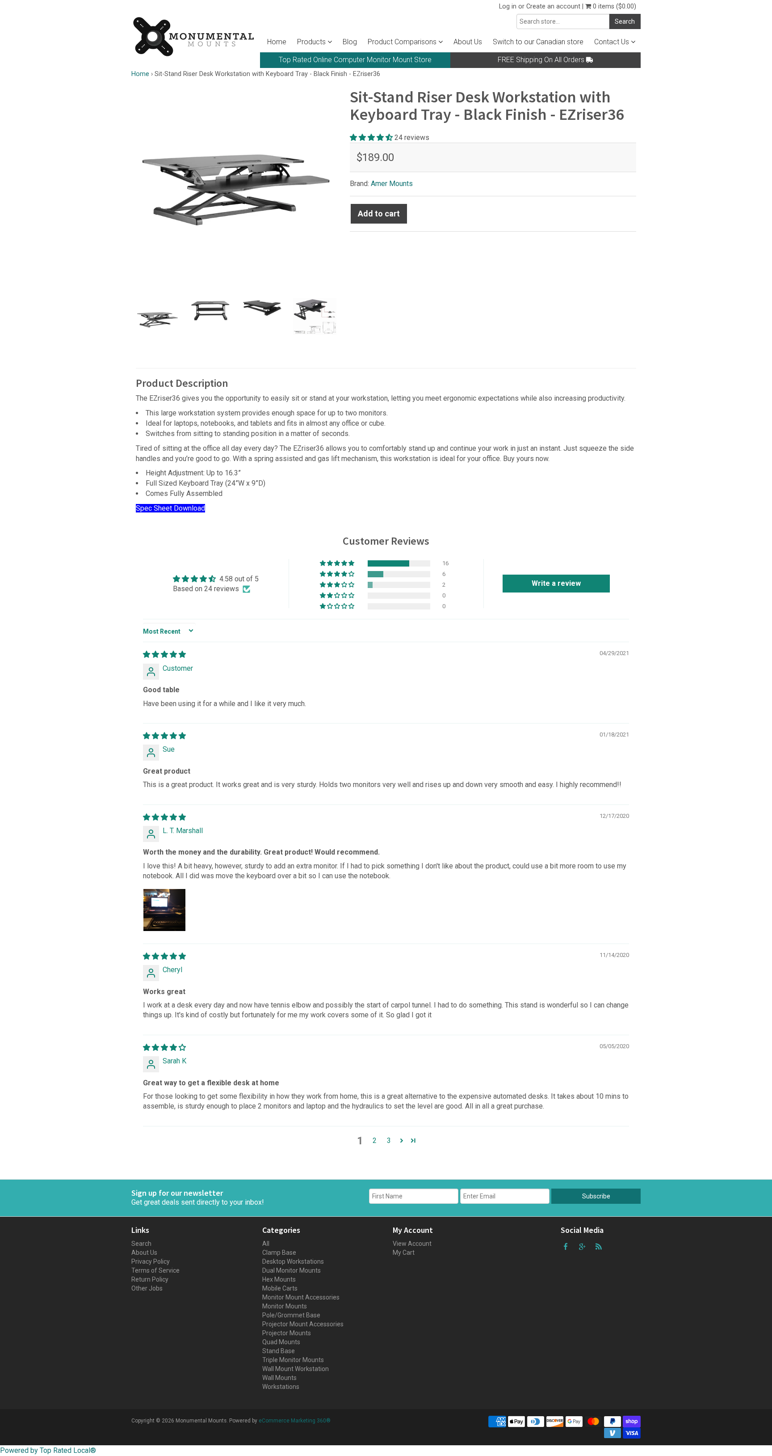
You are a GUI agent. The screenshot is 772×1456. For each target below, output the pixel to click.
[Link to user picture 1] (164, 910)
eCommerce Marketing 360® (295, 1421)
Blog (350, 42)
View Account (412, 1243)
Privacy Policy (150, 1261)
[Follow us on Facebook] (565, 1246)
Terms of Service (155, 1270)
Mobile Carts (280, 1288)
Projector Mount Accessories (303, 1324)
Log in (507, 6)
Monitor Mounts (284, 1306)
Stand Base (278, 1350)
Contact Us (612, 42)
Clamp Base (279, 1252)
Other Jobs (147, 1288)
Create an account (553, 6)
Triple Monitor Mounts (293, 1359)
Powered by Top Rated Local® (48, 1450)
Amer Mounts (392, 183)
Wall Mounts (279, 1377)
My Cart (404, 1252)
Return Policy (149, 1279)
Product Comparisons (403, 42)
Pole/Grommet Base (291, 1315)
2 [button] (375, 1140)
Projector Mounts (286, 1333)
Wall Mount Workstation (295, 1368)
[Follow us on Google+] (582, 1246)
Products (312, 42)
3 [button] (389, 1140)
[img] (164, 654)
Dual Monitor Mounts (291, 1270)
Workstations (280, 1386)
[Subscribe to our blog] (599, 1246)
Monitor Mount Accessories (301, 1297)
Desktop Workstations (293, 1261)
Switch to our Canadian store (538, 42)
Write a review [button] (556, 583)
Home (276, 42)
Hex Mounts (279, 1279)
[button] (372, 137)
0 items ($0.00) (613, 6)
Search (141, 1243)
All (265, 1243)
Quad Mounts (281, 1342)
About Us (467, 42)
